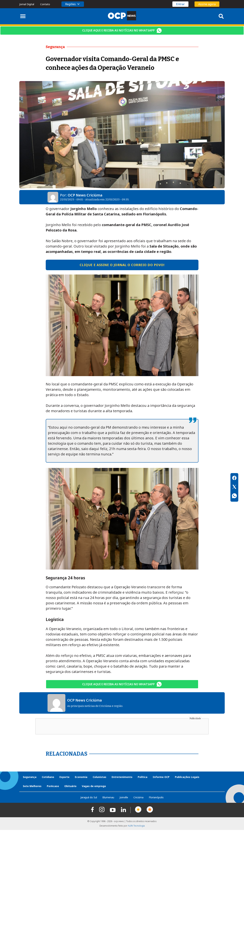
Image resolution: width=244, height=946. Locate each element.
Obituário (70, 786)
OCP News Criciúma (85, 195)
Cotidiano (48, 777)
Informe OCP (161, 777)
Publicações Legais (187, 777)
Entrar (180, 4)
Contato (45, 4)
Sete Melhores (32, 786)
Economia (81, 777)
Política (142, 777)
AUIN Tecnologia (136, 825)
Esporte (64, 777)
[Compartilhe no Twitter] (234, 487)
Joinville (123, 797)
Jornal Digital (26, 4)
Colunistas (99, 777)
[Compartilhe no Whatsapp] (234, 496)
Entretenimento (122, 777)
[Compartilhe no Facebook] (234, 478)
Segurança (29, 777)
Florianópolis (156, 797)
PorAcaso (53, 786)
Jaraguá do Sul (88, 797)
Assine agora (207, 4)
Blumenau (108, 797)
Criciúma (138, 797)
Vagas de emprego (94, 786)
